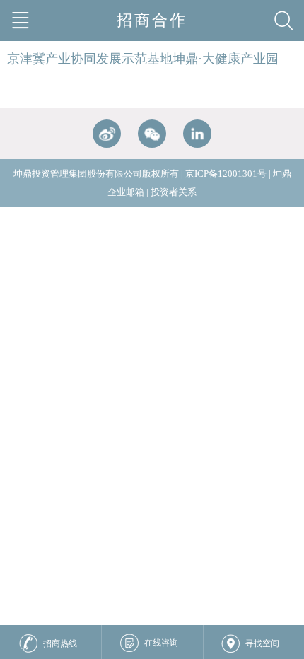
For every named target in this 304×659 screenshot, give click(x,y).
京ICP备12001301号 (226, 173)
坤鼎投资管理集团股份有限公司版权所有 (96, 173)
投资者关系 (174, 192)
